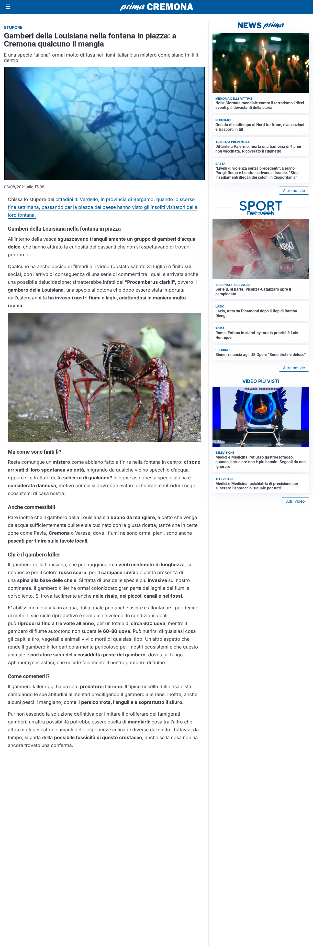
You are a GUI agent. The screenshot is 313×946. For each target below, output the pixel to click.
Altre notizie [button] (294, 190)
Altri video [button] (295, 501)
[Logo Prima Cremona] (156, 6)
